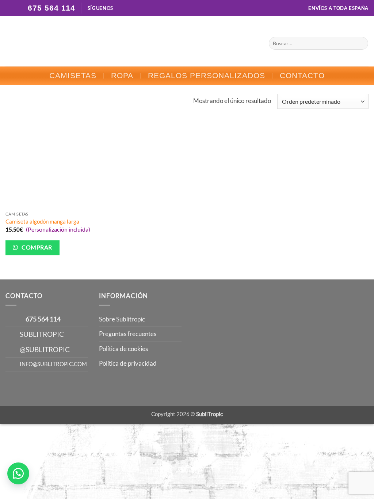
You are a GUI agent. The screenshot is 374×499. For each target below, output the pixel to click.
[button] (18, 473)
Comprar (36, 247)
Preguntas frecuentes (127, 334)
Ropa (122, 75)
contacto (302, 75)
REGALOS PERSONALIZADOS (206, 75)
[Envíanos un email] (135, 8)
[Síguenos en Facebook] (120, 8)
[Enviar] (360, 43)
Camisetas (72, 75)
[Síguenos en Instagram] (127, 8)
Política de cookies (123, 349)
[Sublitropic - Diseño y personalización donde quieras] (187, 41)
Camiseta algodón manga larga (42, 221)
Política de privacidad (128, 363)
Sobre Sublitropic (122, 319)
